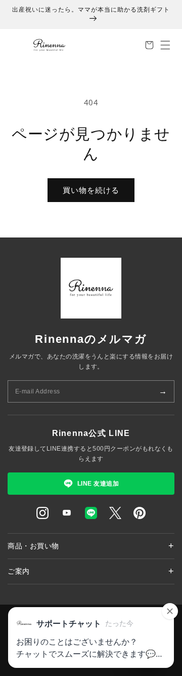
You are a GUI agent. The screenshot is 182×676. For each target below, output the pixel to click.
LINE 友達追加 (98, 483)
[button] (149, 45)
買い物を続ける (91, 190)
